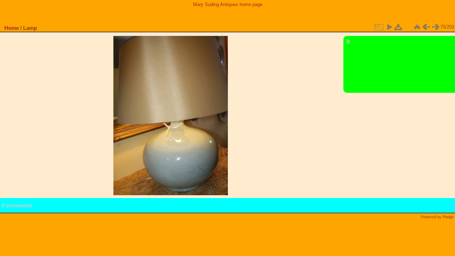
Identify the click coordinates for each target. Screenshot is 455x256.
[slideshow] (389, 27)
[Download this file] (398, 27)
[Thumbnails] (417, 27)
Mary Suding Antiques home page (227, 4)
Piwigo (448, 217)
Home (11, 28)
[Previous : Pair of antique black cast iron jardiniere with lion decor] (426, 27)
